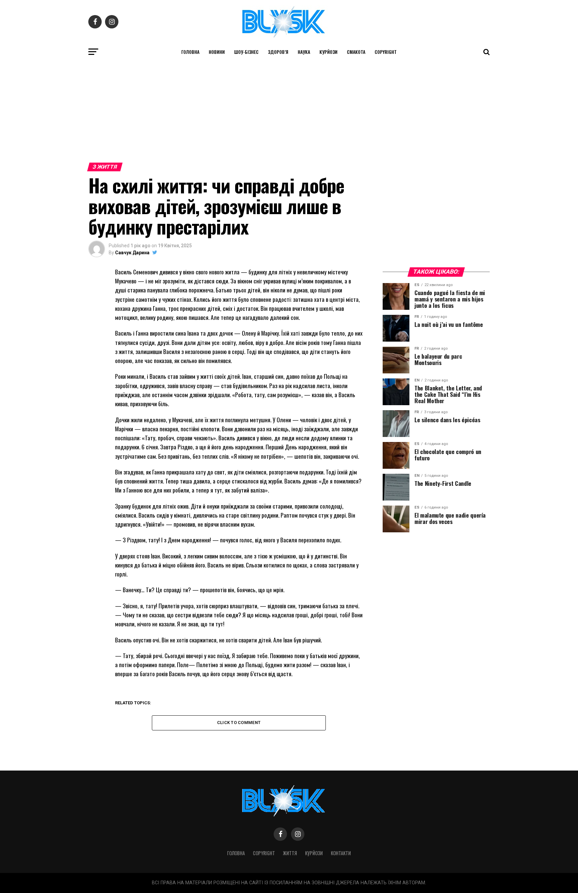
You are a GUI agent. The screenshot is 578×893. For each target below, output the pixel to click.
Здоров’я (278, 51)
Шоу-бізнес (246, 51)
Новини (217, 51)
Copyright (386, 51)
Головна (190, 51)
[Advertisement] (289, 110)
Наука (304, 51)
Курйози (328, 51)
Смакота (356, 51)
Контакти (341, 853)
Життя (290, 853)
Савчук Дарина (132, 252)
